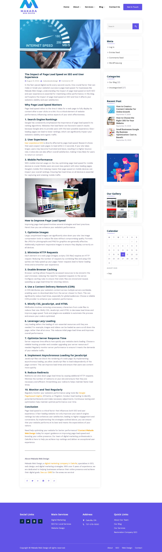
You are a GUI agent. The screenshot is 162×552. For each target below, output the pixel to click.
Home (66, 7)
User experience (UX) (34, 143)
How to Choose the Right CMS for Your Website (125, 120)
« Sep (109, 273)
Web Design (127, 548)
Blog (101, 7)
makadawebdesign (50, 81)
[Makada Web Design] (34, 7)
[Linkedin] (34, 521)
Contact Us (114, 7)
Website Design (58, 528)
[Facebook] (22, 521)
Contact (138, 548)
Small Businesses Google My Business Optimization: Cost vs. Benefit (127, 133)
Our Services (119, 528)
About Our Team (121, 520)
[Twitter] (28, 521)
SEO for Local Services (61, 524)
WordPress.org (115, 63)
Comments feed (116, 57)
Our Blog (113, 82)
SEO (117, 548)
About (76, 7)
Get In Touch (132, 7)
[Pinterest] (40, 521)
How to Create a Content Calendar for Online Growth (126, 109)
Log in (111, 47)
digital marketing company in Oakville (61, 463)
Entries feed (114, 52)
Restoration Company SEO (125, 532)
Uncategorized (115, 87)
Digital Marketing (58, 520)
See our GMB (46, 472)
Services (89, 7)
